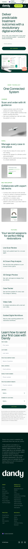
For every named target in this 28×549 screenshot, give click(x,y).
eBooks (15, 521)
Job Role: (3, 389)
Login (3, 522)
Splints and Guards (18, 503)
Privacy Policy (13, 420)
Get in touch (4, 491)
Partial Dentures (17, 497)
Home (3, 487)
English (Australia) (13, 1)
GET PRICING (19, 5)
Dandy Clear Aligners (18, 505)
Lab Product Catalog (18, 522)
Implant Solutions (17, 501)
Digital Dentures (17, 499)
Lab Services (16, 494)
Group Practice (5, 517)
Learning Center (17, 515)
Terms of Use (4, 420)
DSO (3, 519)
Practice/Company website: (8, 381)
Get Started (14, 48)
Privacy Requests (6, 500)
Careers (4, 2)
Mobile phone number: (7, 373)
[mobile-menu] (25, 6)
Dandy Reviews (5, 493)
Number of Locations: (7, 397)
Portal (15, 492)
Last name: (4, 349)
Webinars (16, 519)
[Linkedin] (25, 542)
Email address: (5, 365)
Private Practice (5, 515)
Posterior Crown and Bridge (19, 495)
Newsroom (16, 524)
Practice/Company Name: (8, 357)
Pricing (3, 489)
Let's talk (14, 406)
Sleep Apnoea (17, 507)
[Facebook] (19, 542)
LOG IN (23, 2)
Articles (15, 517)
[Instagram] (22, 542)
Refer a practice (5, 521)
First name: (4, 341)
